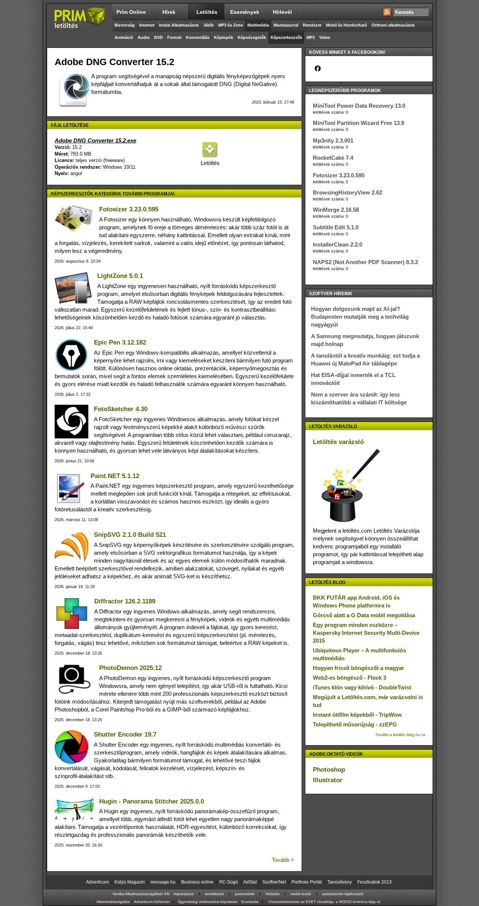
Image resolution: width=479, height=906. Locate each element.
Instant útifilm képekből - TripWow (357, 714)
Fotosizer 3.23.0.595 (128, 209)
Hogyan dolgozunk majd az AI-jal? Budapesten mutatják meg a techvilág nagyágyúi (360, 317)
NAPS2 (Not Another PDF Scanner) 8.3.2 (365, 262)
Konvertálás (198, 37)
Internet (147, 25)
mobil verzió (301, 894)
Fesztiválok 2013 (374, 882)
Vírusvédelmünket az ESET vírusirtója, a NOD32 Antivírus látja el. (324, 902)
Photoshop (329, 769)
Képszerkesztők (286, 37)
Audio (144, 37)
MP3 (310, 37)
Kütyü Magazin (130, 882)
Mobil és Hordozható (346, 25)
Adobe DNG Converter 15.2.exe (95, 140)
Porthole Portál (307, 882)
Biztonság (125, 25)
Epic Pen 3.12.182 (120, 342)
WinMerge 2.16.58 (336, 209)
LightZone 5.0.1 (120, 275)
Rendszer (312, 25)
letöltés (206, 12)
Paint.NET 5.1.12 (115, 476)
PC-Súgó (228, 882)
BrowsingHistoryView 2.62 (347, 192)
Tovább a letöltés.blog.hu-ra (400, 734)
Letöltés (210, 163)
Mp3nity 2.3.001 (333, 140)
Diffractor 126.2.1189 (124, 601)
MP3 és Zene (230, 25)
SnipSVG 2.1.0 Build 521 (130, 534)
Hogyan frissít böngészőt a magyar (358, 668)
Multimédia (258, 25)
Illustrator (327, 780)
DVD (158, 37)
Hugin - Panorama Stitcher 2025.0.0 (151, 801)
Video (324, 37)
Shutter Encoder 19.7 (125, 734)
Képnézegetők (252, 37)
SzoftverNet (274, 882)
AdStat (250, 882)
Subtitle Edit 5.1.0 (336, 227)
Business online (197, 882)
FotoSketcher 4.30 (120, 409)
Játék (208, 25)
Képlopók (223, 37)
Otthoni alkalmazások (393, 25)
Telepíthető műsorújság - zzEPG (355, 724)
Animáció (124, 37)
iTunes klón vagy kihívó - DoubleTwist (362, 687)
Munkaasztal (286, 25)
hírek (169, 12)
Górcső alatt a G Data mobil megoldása (364, 615)
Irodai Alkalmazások (179, 25)
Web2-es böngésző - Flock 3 (349, 677)
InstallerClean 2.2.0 (337, 244)
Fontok (174, 37)
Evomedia (250, 902)
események (244, 12)
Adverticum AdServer (152, 902)
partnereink (244, 894)
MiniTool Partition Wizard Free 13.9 (358, 123)
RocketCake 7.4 (333, 157)
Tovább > (283, 860)
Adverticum (97, 882)
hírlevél (282, 12)
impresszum (184, 894)
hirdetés (273, 894)
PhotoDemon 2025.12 (130, 667)
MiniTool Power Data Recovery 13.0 (359, 105)
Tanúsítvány (339, 882)
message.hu (163, 882)
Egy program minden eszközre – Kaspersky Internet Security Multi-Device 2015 (366, 633)
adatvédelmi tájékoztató (342, 894)
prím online (131, 12)
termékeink (214, 894)
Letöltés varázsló (338, 442)
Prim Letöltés (79, 24)
